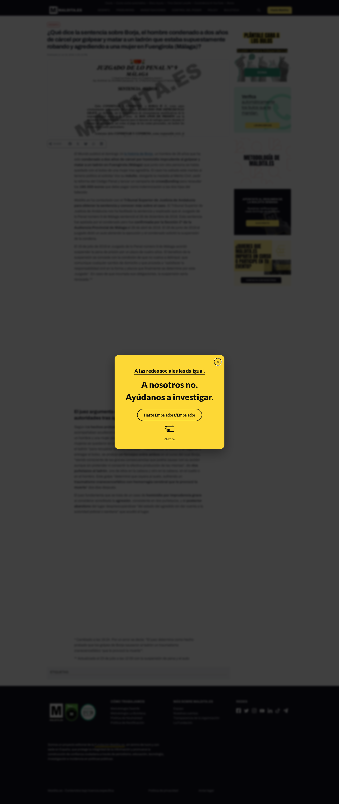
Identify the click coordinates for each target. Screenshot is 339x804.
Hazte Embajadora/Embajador (169, 415)
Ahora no (169, 438)
